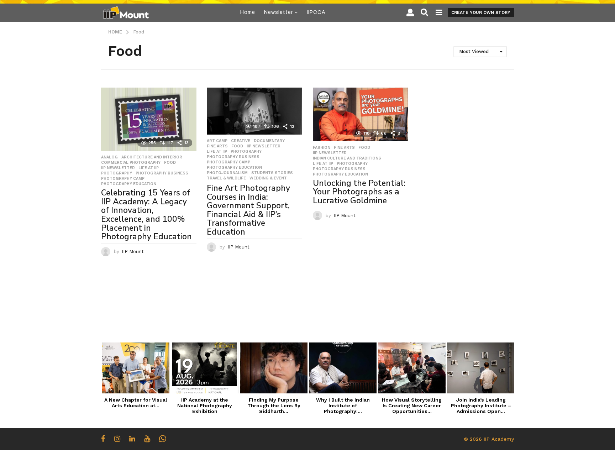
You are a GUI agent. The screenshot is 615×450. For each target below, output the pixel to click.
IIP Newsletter (118, 168)
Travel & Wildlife (226, 178)
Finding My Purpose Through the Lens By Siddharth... (273, 405)
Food (170, 163)
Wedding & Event (268, 178)
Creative (240, 141)
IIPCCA (316, 12)
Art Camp (217, 141)
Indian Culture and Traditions (347, 158)
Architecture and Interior (151, 157)
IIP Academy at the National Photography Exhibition (204, 405)
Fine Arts (217, 146)
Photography (116, 173)
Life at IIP (148, 168)
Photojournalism (227, 173)
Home (247, 12)
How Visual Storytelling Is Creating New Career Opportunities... (412, 405)
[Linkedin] (132, 438)
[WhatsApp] (162, 438)
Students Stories (272, 173)
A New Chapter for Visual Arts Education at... (135, 402)
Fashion (321, 148)
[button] (410, 12)
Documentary (269, 141)
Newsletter (278, 12)
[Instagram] (117, 438)
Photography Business (162, 173)
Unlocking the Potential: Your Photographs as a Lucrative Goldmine (359, 192)
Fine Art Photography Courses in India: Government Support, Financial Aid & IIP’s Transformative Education (248, 210)
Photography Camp (122, 179)
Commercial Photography (131, 163)
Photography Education (128, 184)
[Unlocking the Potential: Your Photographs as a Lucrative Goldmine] (360, 114)
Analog (109, 157)
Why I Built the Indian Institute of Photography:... (343, 405)
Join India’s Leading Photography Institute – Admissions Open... (481, 405)
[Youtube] (147, 438)
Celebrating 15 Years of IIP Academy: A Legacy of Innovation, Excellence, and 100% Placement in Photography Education (146, 214)
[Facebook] (103, 438)
